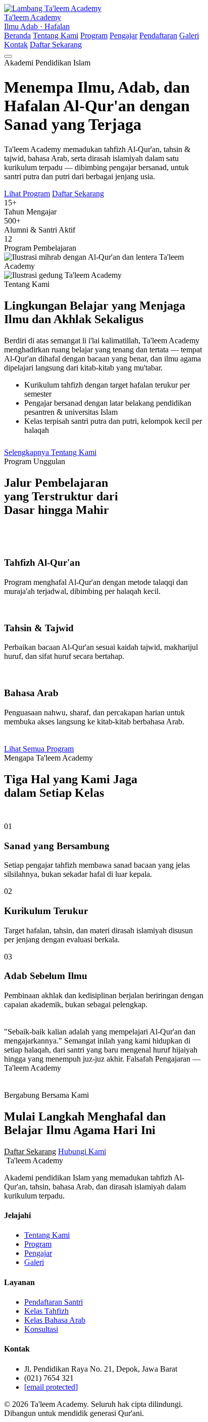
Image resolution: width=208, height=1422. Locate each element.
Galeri (189, 35)
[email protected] (51, 1387)
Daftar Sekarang (56, 44)
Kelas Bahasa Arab (54, 1320)
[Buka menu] (8, 56)
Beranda (17, 35)
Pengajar (123, 35)
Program (94, 35)
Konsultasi (41, 1329)
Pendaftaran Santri (53, 1302)
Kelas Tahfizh (46, 1311)
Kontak (16, 44)
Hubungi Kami (82, 1151)
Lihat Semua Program (39, 748)
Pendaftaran (158, 35)
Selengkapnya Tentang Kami (50, 452)
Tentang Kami (55, 35)
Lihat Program (27, 193)
